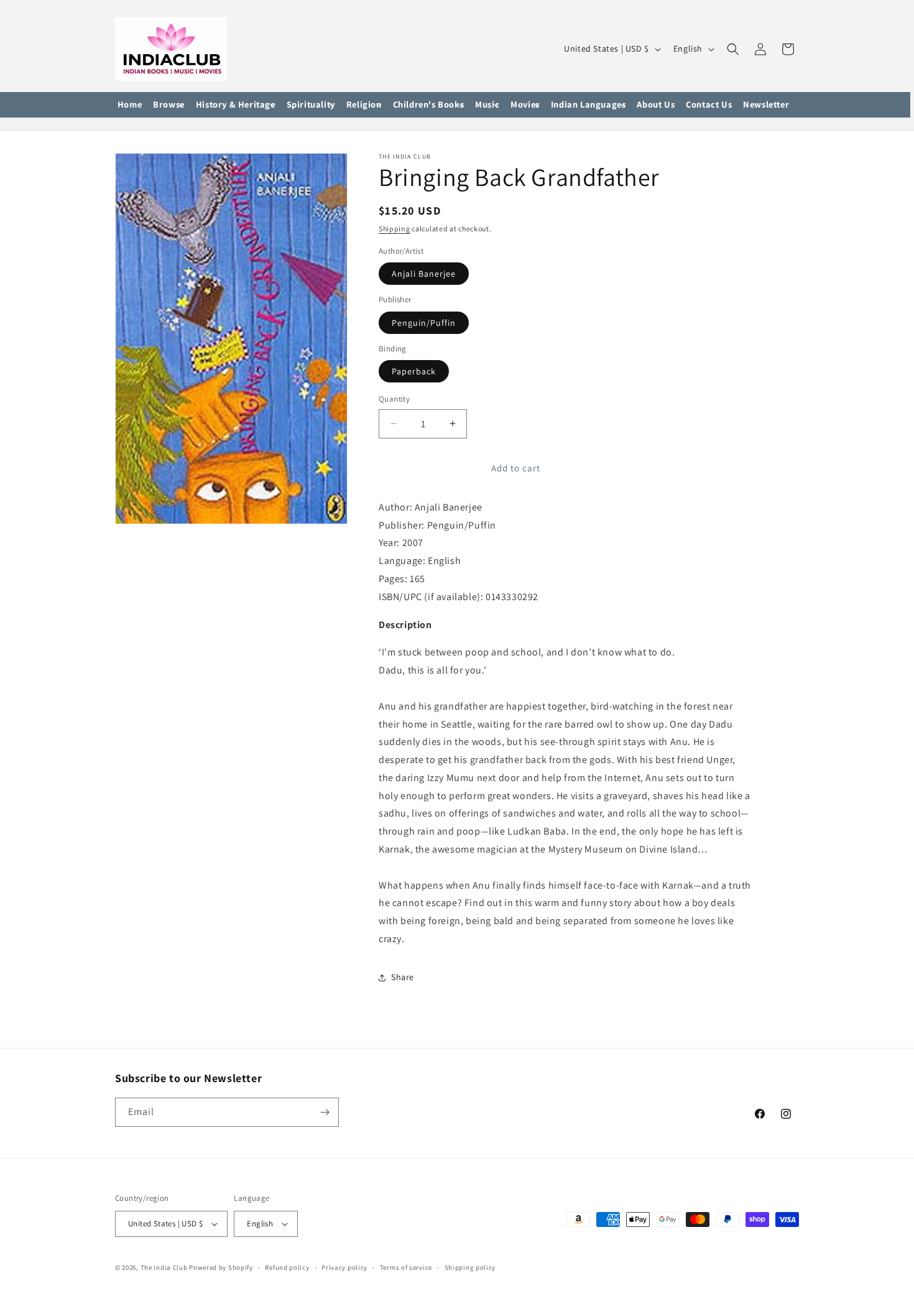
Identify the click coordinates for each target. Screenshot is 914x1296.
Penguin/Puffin (424, 322)
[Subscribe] (324, 1112)
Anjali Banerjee (424, 273)
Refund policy (287, 1267)
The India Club (164, 1267)
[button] (169, 105)
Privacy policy (344, 1267)
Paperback (414, 371)
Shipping (394, 228)
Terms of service (406, 1267)
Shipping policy (470, 1267)
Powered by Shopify (221, 1267)
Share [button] (402, 977)
